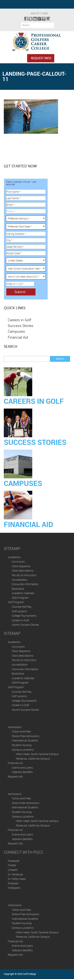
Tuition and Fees (21, 731)
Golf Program (16, 602)
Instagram (14, 888)
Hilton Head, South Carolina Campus (37, 754)
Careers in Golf (19, 319)
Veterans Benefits (22, 772)
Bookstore (18, 588)
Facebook (13, 861)
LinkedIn (13, 870)
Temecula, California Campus (33, 758)
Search (25, 25)
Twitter (12, 865)
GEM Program (20, 597)
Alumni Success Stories (25, 624)
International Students (25, 740)
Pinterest (13, 883)
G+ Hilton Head (17, 879)
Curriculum (18, 561)
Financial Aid (18, 337)
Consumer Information (25, 584)
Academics (14, 557)
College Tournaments (24, 615)
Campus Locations (23, 749)
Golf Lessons (19, 611)
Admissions (14, 727)
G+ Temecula (15, 874)
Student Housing (21, 745)
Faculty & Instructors (24, 575)
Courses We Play (21, 606)
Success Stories (20, 325)
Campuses (16, 331)
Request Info (15, 776)
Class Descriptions (22, 570)
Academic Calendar (23, 593)
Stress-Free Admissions (25, 736)
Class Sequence (21, 566)
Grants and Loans (22, 767)
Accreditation (20, 580)
